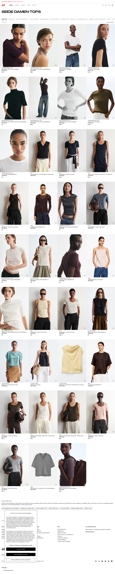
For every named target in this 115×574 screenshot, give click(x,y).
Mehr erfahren (89, 531)
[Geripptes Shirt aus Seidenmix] (14, 45)
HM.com (4, 520)
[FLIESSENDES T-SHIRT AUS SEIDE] (100, 203)
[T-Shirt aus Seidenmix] (72, 45)
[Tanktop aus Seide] (43, 360)
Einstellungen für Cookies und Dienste (21, 559)
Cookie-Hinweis (62, 539)
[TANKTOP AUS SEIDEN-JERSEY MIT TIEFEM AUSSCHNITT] (100, 150)
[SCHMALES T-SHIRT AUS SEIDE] (72, 150)
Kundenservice (62, 529)
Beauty (34, 5)
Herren (17, 5)
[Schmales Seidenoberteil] (43, 203)
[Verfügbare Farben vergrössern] (31, 72)
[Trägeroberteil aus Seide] (100, 255)
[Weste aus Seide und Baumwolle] (43, 255)
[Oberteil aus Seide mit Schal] (14, 360)
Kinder (23, 5)
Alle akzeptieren (21, 549)
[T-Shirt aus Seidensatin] (100, 360)
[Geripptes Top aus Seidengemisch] (72, 203)
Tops (26, 504)
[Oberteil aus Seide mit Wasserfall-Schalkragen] (72, 360)
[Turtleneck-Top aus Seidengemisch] (43, 45)
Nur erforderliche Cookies (21, 554)
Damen (11, 5)
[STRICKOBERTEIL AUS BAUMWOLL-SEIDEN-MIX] (43, 150)
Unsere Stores (62, 532)
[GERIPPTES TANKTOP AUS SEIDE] (14, 203)
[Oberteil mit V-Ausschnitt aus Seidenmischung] (43, 464)
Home (28, 5)
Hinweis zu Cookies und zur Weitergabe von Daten (20, 545)
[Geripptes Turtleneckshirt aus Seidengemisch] (14, 98)
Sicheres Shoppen (63, 538)
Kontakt (60, 536)
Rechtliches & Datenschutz (65, 534)
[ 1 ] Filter (109, 22)
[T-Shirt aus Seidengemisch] (14, 150)
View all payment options (8, 570)
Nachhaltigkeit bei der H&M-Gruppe (40, 532)
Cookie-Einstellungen (64, 541)
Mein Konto (61, 531)
